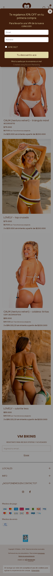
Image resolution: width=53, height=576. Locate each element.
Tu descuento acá (26, 55)
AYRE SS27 (13, 47)
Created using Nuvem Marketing (26, 64)
